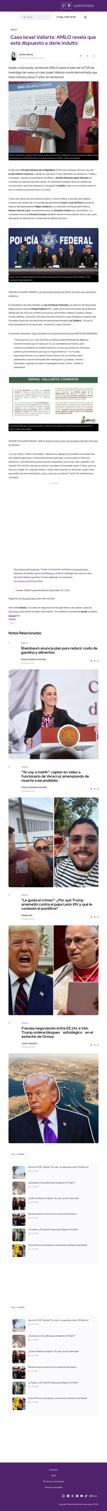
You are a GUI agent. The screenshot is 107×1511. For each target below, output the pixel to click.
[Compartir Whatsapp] (94, 56)
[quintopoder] (77, 6)
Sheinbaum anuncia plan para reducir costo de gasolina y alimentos (59, 650)
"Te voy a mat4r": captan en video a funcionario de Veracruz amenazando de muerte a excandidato (55, 776)
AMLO (12, 623)
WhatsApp (13, 611)
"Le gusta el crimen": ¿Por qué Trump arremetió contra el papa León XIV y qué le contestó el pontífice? (56, 904)
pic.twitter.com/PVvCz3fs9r (28, 581)
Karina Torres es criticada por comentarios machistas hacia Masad (57, 1245)
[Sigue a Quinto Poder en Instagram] (77, 1496)
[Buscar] (25, 17)
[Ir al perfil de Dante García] (13, 55)
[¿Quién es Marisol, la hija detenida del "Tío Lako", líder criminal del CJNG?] (18, 1203)
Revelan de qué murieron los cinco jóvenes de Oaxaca (52, 1214)
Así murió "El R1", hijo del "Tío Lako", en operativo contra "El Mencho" (58, 1167)
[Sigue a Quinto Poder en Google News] (93, 1496)
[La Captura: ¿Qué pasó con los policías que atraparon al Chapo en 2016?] (18, 1188)
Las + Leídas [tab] (18, 1154)
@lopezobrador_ (80, 569)
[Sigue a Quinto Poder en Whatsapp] (63, 1496)
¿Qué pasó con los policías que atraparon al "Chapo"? (51, 1182)
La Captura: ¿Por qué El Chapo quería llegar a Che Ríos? (53, 1229)
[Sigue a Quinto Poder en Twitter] (72, 1496)
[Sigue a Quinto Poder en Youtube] (81, 1496)
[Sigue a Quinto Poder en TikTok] (86, 1496)
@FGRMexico (48, 573)
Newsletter (14, 615)
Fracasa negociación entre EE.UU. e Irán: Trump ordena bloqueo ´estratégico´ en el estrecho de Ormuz (57, 1032)
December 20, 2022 (59, 590)
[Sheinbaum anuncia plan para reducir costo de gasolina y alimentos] (53, 714)
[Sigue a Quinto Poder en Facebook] (68, 1496)
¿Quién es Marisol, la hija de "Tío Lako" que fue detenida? (53, 1198)
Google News (29, 598)
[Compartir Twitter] (87, 56)
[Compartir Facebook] (81, 56)
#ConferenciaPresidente (26, 569)
